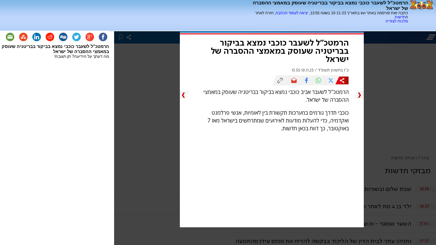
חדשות (400, 17)
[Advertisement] (328, 25)
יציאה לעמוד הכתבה (292, 13)
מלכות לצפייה (397, 21)
